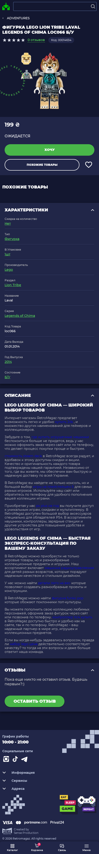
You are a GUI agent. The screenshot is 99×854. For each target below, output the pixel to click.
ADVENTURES (18, 18)
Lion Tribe (13, 285)
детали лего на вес (54, 583)
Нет (8, 223)
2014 (8, 362)
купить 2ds (64, 422)
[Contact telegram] (25, 760)
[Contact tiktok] (16, 760)
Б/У (7, 377)
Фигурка (12, 239)
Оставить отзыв (35, 701)
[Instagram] (7, 760)
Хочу (49, 150)
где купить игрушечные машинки (60, 437)
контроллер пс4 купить (72, 617)
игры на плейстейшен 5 (53, 487)
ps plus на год (47, 506)
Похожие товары (42, 164)
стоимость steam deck (23, 456)
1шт (7, 254)
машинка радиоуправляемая (69, 568)
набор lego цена (24, 644)
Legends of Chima (20, 316)
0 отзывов (36, 40)
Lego (9, 270)
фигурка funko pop (67, 598)
